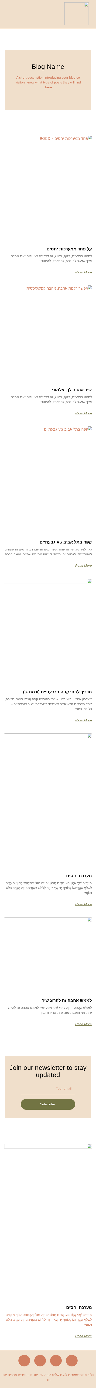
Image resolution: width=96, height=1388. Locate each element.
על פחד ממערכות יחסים (69, 249)
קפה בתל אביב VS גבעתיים (66, 542)
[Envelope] (40, 1360)
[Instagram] (56, 1360)
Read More (83, 272)
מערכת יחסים (79, 875)
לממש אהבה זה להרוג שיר (67, 1000)
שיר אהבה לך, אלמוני (72, 389)
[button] (29, 14)
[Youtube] (24, 1360)
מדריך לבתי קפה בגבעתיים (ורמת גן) (57, 692)
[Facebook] (72, 1360)
